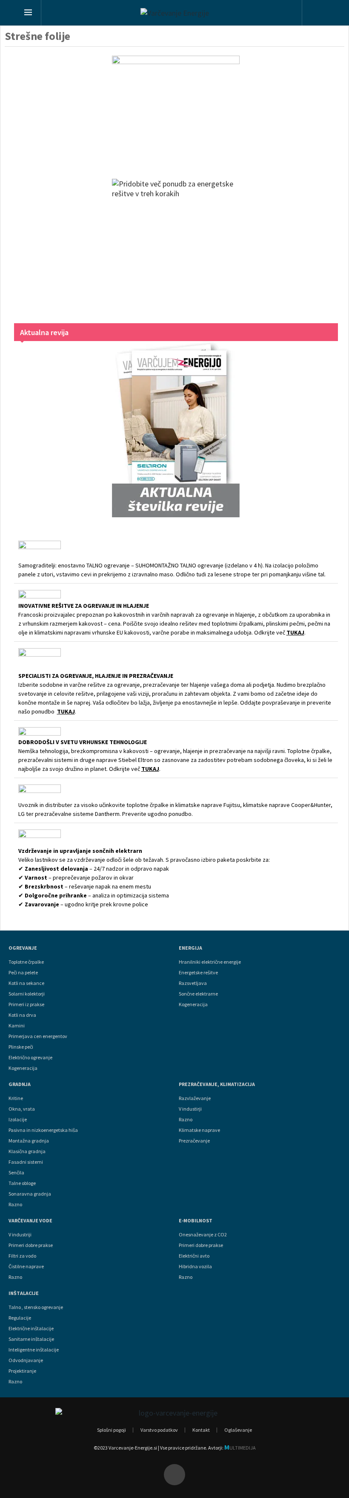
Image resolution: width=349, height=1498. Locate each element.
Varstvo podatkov (159, 1430)
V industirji (190, 1109)
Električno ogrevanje (30, 1057)
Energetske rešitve (198, 972)
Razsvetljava (193, 983)
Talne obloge (22, 1183)
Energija (190, 948)
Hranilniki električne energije (210, 962)
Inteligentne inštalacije (34, 1349)
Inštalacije (24, 1293)
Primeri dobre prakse (31, 1245)
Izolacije (18, 1119)
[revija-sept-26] (176, 429)
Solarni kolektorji (27, 993)
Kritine (16, 1098)
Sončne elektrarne (198, 993)
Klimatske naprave (199, 1130)
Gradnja (20, 1084)
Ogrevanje (23, 948)
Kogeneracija (23, 1068)
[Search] (317, 14)
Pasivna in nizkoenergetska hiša (43, 1130)
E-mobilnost (195, 1220)
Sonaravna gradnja (30, 1193)
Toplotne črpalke (26, 962)
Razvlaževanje (195, 1098)
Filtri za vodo (22, 1255)
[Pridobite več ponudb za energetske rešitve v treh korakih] (176, 242)
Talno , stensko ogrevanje (36, 1307)
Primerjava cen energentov (38, 1036)
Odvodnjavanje (26, 1360)
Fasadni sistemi (26, 1162)
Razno (15, 1204)
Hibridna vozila (195, 1266)
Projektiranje (22, 1371)
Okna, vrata (22, 1109)
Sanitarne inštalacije (31, 1339)
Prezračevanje (194, 1140)
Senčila (16, 1172)
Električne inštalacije (31, 1328)
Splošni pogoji (111, 1430)
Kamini (17, 1025)
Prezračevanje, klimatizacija (217, 1084)
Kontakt (201, 1430)
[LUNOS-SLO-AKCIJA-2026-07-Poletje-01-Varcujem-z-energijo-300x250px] (176, 109)
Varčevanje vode (30, 1220)
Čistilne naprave (26, 1266)
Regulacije (20, 1317)
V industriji (20, 1234)
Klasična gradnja (27, 1151)
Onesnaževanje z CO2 (203, 1234)
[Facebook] (174, 1474)
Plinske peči (21, 1046)
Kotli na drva (22, 1015)
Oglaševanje (238, 1430)
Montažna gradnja (29, 1140)
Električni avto (194, 1255)
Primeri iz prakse (26, 1004)
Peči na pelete (23, 972)
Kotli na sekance (26, 983)
